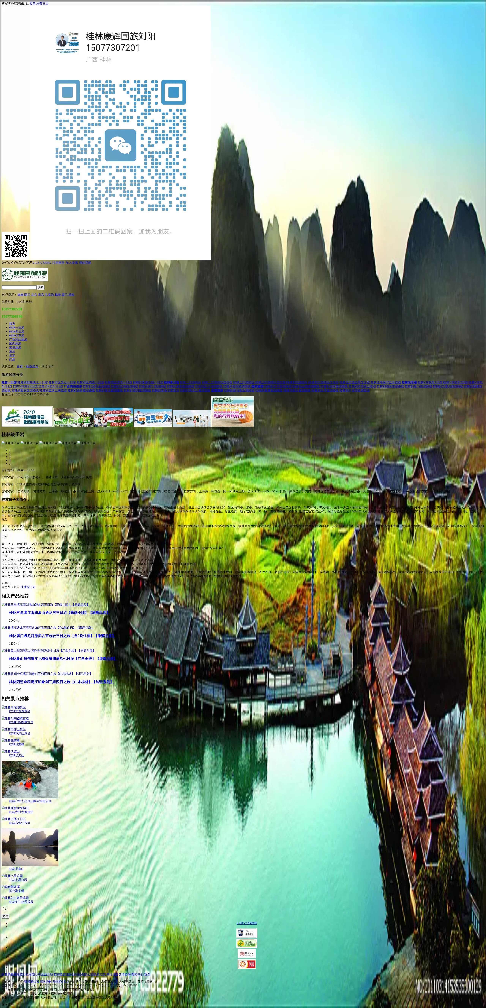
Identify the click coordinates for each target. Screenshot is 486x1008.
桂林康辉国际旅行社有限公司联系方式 (80, 974)
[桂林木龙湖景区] (14, 707)
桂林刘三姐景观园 (21, 901)
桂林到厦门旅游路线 (418, 386)
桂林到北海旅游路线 (124, 386)
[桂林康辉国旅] (27, 425)
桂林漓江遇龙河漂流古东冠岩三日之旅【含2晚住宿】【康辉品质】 (62, 636)
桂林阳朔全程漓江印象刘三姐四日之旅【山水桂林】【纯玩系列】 (61, 682)
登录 (33, 3)
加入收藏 (72, 262)
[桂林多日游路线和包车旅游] (73, 425)
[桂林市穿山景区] (14, 729)
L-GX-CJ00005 (42, 262)
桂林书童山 (16, 868)
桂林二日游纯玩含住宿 (217, 382)
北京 (34, 294)
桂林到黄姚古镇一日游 (148, 382)
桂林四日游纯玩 (297, 382)
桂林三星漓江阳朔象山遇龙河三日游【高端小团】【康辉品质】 (59, 613)
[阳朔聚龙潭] (11, 886)
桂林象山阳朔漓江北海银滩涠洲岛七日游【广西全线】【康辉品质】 (63, 659)
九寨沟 (49, 294)
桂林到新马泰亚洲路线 (239, 390)
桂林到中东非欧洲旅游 (354, 390)
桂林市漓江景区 (19, 823)
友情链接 (124, 974)
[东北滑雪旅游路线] (153, 425)
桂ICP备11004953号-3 (54, 981)
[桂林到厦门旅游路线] (192, 425)
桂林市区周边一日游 (90, 382)
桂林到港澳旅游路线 (268, 390)
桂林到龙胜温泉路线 (96, 386)
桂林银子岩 (28, 587)
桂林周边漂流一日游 (118, 382)
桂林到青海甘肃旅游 (165, 390)
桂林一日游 (9, 382)
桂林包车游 (409, 382)
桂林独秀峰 (16, 744)
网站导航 (85, 262)
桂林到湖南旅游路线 (390, 386)
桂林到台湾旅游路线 (325, 390)
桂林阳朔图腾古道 (21, 722)
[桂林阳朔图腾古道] (15, 718)
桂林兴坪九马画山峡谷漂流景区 (30, 801)
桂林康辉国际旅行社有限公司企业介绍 (27, 974)
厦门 (65, 294)
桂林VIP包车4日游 (25, 386)
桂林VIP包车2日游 (455, 382)
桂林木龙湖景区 (19, 711)
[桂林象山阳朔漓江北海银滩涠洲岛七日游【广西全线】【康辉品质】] (49, 650)
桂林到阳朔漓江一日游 (32, 382)
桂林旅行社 (31, 981)
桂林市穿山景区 (19, 733)
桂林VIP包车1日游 (430, 382)
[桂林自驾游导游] (113, 425)
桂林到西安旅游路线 (25, 390)
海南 (20, 294)
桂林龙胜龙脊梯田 (21, 812)
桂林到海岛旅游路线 (297, 390)
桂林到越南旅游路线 (180, 386)
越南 (58, 294)
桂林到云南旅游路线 (306, 386)
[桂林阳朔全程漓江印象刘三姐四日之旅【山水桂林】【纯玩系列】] (47, 673)
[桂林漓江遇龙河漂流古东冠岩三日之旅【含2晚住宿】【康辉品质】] (48, 627)
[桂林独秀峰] (11, 740)
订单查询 (58, 262)
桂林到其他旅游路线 (237, 386)
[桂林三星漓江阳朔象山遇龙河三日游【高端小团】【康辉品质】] (46, 604)
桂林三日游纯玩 (243, 382)
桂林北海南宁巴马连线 (386, 382)
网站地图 (112, 974)
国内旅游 (257, 386)
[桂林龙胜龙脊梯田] (15, 808)
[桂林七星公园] (12, 875)
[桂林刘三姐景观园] (15, 897)
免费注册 (42, 3)
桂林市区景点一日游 (62, 382)
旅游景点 (32, 366)
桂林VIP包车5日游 (50, 386)
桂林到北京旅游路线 (278, 386)
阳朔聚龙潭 (16, 890)
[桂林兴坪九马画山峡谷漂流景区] (30, 797)
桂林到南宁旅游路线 (152, 386)
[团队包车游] (232, 425)
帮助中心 (137, 974)
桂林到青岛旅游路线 (109, 390)
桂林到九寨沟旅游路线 (448, 386)
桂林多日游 (171, 382)
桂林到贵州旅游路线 (137, 390)
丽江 (27, 294)
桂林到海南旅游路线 (334, 386)
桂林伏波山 (16, 755)
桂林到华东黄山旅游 (362, 386)
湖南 (71, 294)
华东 (41, 294)
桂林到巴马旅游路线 (208, 386)
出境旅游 (217, 390)
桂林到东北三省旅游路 (195, 390)
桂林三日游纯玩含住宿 (270, 382)
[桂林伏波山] (11, 751)
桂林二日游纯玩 (190, 382)
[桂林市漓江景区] (14, 819)
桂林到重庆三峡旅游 (53, 390)
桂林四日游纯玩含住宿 (323, 382)
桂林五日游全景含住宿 (354, 382)
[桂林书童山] (30, 865)
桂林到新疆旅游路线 (81, 390)
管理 (147, 974)
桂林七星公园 (18, 879)
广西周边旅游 (73, 386)
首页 (20, 366)
